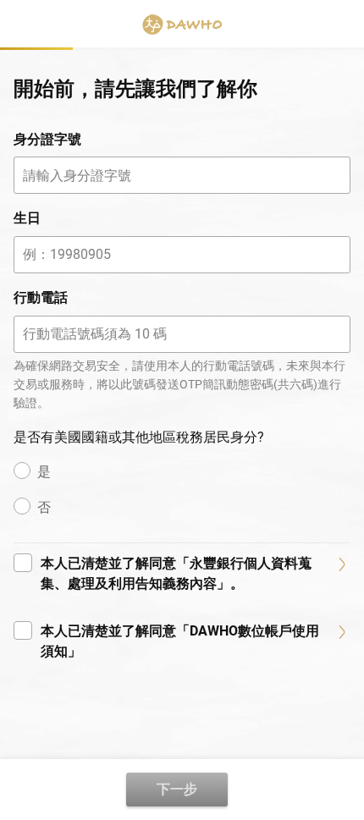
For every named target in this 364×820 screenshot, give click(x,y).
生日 (27, 218)
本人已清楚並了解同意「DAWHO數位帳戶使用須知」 (180, 641)
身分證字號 (47, 139)
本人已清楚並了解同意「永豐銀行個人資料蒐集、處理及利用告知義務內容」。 (176, 573)
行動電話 (41, 297)
